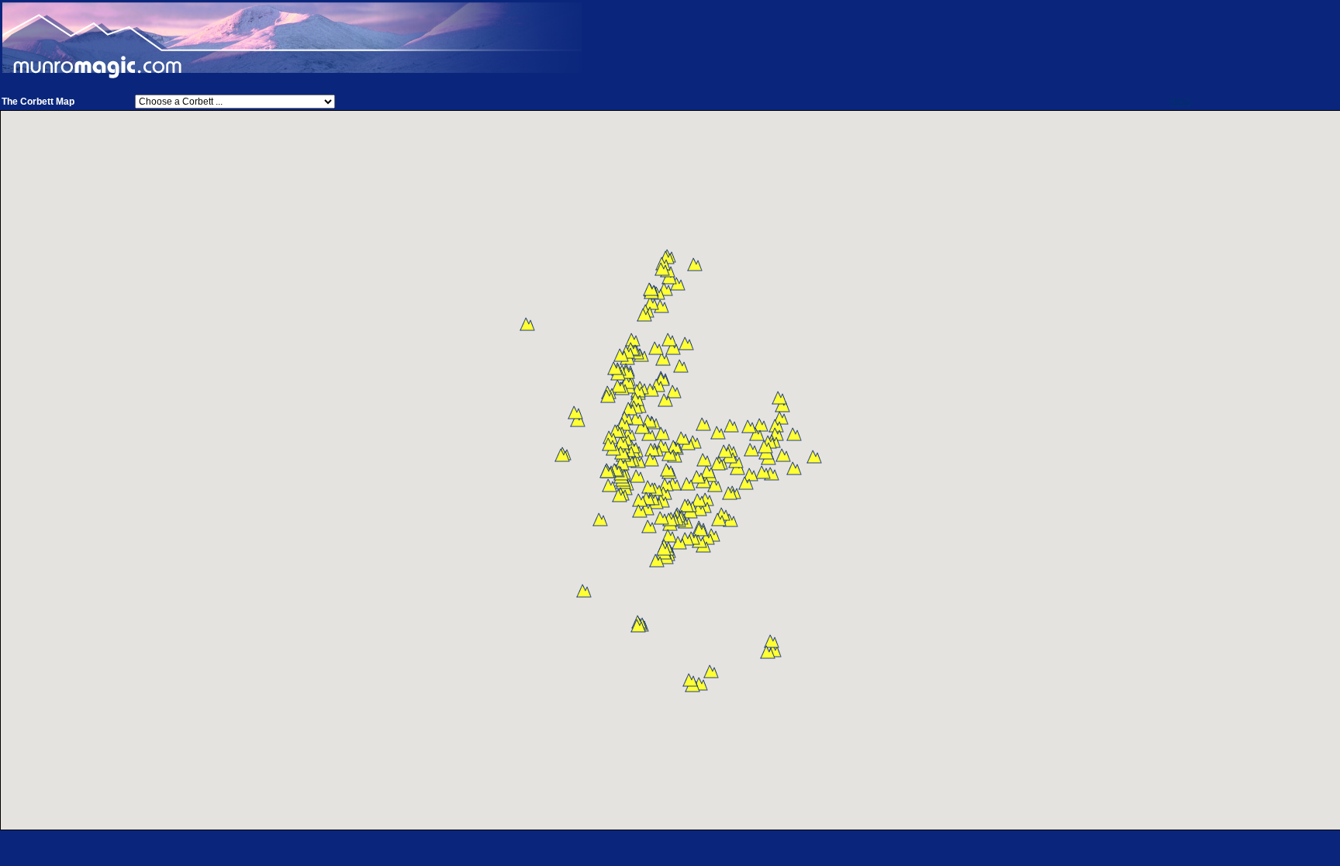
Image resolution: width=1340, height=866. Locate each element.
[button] (814, 457)
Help (1180, 101)
